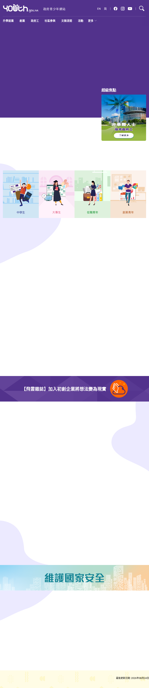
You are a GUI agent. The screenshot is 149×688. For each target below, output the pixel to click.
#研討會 (136, 493)
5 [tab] (120, 76)
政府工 (35, 20)
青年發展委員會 (28, 243)
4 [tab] (113, 76)
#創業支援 (125, 447)
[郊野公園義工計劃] (92, 518)
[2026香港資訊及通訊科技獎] (19, 469)
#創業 (114, 447)
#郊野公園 (125, 535)
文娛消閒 (66, 20)
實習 (10, 243)
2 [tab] (99, 76)
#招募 (62, 543)
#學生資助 (95, 70)
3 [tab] (106, 76)
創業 (22, 20)
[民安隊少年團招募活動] (19, 518)
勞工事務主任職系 (18, 321)
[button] (115, 8)
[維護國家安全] (74, 578)
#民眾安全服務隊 (47, 543)
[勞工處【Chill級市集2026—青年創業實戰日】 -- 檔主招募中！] (92, 422)
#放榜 (117, 70)
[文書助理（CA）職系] (133, 311)
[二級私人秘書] (133, 344)
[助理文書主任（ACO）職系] (133, 279)
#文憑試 (107, 70)
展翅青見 (49, 243)
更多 (91, 20)
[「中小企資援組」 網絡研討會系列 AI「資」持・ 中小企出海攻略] (92, 469)
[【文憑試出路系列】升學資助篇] (44, 54)
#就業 (59, 143)
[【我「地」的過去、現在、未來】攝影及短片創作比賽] (19, 422)
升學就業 (8, 20)
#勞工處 (20, 335)
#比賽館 (42, 443)
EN (99, 8)
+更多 (81, 265)
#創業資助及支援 (120, 493)
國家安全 (77, 243)
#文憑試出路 (74, 143)
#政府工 (8, 335)
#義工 (114, 535)
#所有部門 (101, 296)
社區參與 (50, 20)
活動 (80, 20)
